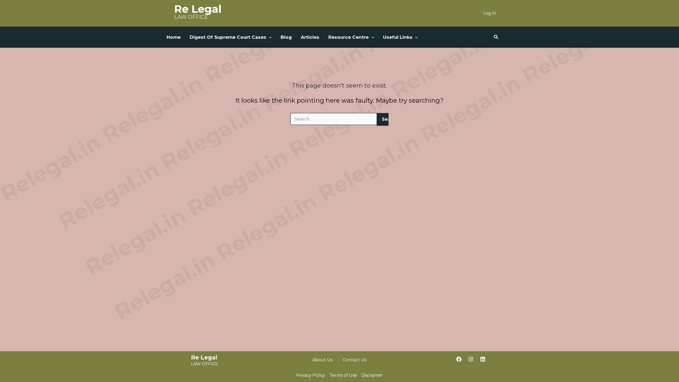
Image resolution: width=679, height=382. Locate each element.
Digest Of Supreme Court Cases (228, 37)
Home (174, 37)
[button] (269, 37)
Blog (286, 37)
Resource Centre (348, 37)
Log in (489, 13)
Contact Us (354, 359)
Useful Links (397, 37)
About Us (322, 359)
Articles (310, 37)
